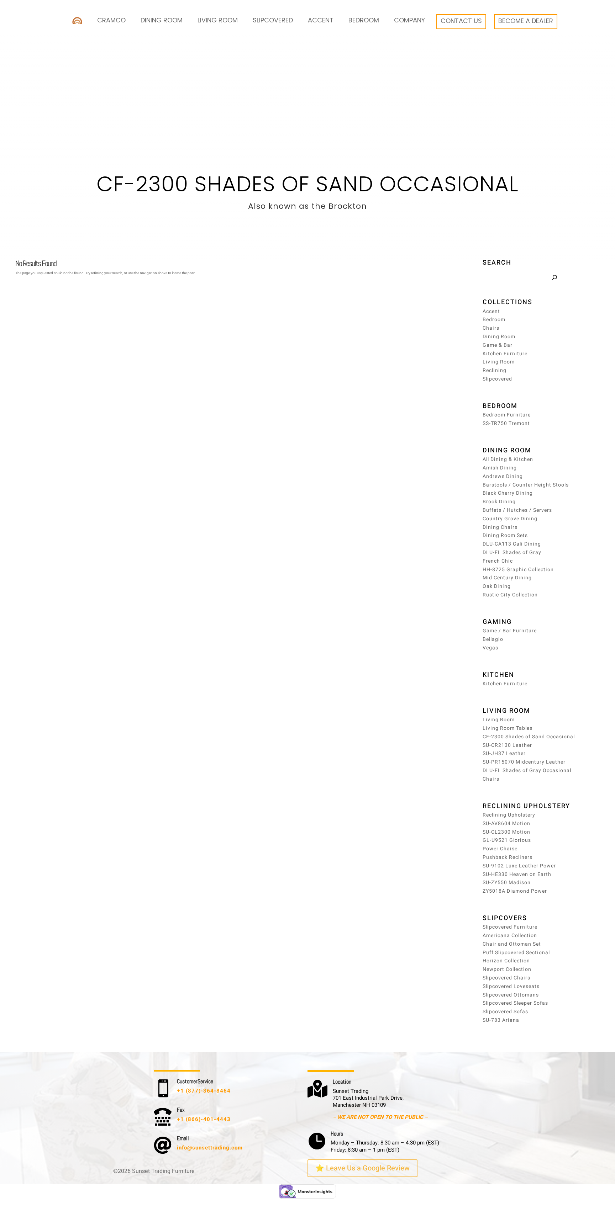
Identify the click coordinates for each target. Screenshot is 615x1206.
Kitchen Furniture (505, 353)
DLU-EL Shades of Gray (512, 552)
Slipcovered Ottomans (511, 995)
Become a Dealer (525, 20)
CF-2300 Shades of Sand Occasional (529, 736)
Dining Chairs (500, 527)
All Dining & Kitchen (508, 459)
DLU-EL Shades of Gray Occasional (527, 770)
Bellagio (493, 639)
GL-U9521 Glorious (507, 840)
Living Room (218, 20)
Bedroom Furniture (507, 415)
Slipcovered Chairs (506, 978)
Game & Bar (497, 345)
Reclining (494, 370)
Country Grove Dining (510, 518)
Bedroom (363, 20)
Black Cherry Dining (508, 493)
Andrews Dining (503, 476)
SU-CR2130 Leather (507, 745)
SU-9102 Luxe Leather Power (519, 866)
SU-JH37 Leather (504, 753)
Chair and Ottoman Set (512, 944)
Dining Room (162, 20)
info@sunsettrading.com (210, 1148)
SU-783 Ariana (501, 1020)
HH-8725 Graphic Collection (518, 569)
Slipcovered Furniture (510, 927)
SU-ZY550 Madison (507, 882)
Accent (320, 20)
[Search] (554, 277)
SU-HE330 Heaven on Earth (517, 874)
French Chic (498, 561)
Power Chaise (500, 848)
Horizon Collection (506, 961)
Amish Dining (500, 468)
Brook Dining (499, 501)
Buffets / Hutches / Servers (517, 510)
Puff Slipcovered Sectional (516, 952)
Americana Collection (510, 935)
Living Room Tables (507, 728)
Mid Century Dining (507, 577)
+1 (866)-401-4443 (204, 1119)
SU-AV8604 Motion (506, 823)
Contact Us (461, 20)
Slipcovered (273, 20)
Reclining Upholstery (509, 815)
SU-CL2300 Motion (506, 832)
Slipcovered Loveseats (511, 986)
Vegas (490, 648)
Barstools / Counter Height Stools (526, 485)
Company (409, 20)
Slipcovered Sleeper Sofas (515, 1003)
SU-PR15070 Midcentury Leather (524, 762)
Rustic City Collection (510, 595)
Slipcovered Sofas (505, 1011)
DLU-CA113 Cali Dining (512, 544)
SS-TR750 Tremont (506, 423)
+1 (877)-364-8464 (204, 1091)
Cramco (111, 20)
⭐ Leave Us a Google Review (362, 1168)
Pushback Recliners (507, 857)
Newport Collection (507, 969)
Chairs (491, 328)
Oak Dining (497, 586)
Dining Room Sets (505, 535)
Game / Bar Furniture (510, 630)
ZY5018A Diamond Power (515, 891)
